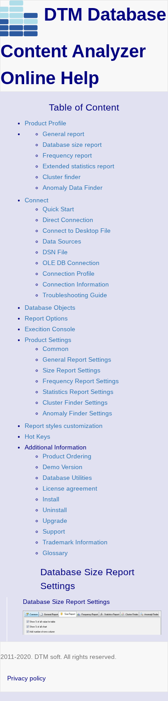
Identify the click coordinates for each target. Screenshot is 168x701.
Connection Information (76, 284)
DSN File (55, 252)
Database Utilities (67, 477)
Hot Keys (37, 436)
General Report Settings (77, 359)
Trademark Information (75, 542)
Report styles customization (64, 425)
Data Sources (62, 241)
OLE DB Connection (71, 262)
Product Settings (48, 339)
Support (54, 531)
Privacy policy (26, 678)
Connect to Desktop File (77, 230)
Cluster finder (62, 176)
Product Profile (45, 123)
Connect (36, 200)
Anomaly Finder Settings (77, 413)
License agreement (70, 488)
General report (63, 133)
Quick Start (58, 209)
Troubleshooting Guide (75, 295)
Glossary (55, 552)
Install (51, 499)
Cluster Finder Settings (75, 402)
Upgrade (55, 520)
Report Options (46, 318)
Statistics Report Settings (78, 391)
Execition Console (50, 329)
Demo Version (62, 466)
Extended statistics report (78, 166)
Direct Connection (68, 219)
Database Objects (50, 307)
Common (56, 348)
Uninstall (55, 509)
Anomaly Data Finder (73, 187)
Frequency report (67, 155)
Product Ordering (67, 456)
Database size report (72, 144)
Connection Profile (69, 273)
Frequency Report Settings (81, 381)
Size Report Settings (71, 370)
